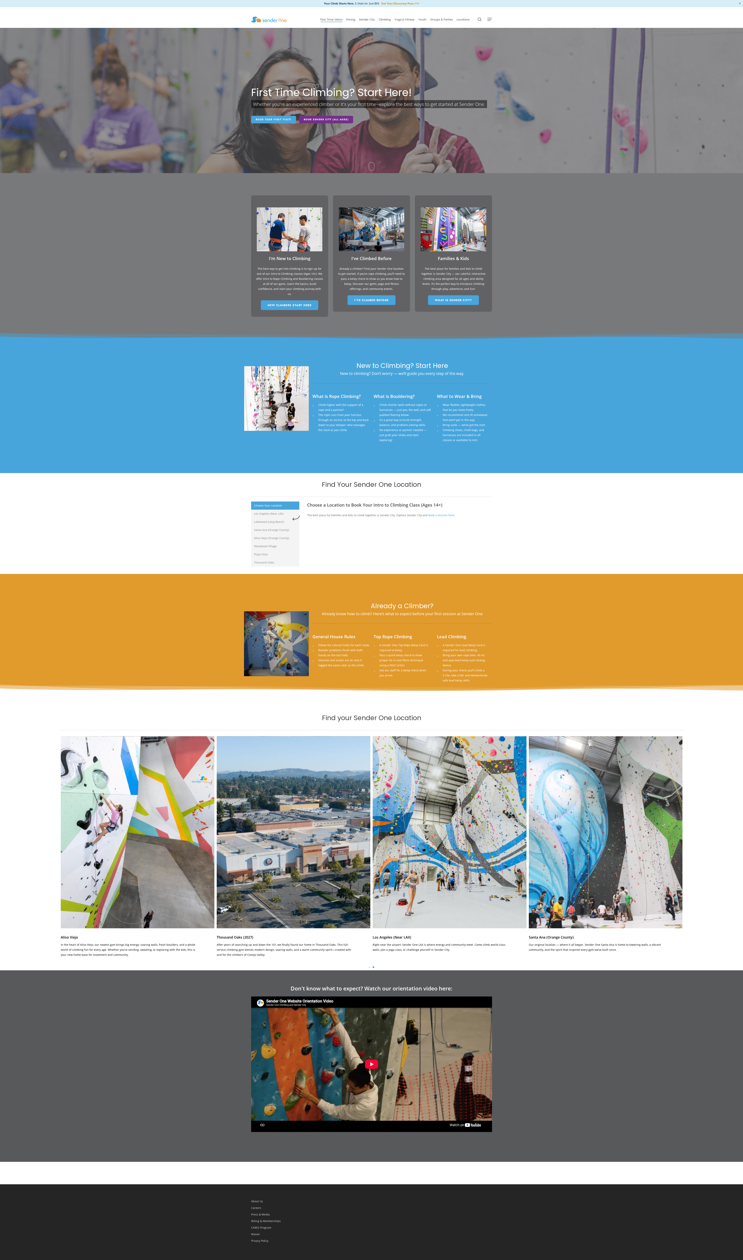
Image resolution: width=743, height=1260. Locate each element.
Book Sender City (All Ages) (326, 119)
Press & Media (260, 1214)
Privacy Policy (259, 1241)
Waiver (255, 1234)
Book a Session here (441, 515)
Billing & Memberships (266, 1221)
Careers (256, 1208)
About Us (257, 1201)
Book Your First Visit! (273, 119)
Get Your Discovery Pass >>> (400, 3)
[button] (489, 19)
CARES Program (261, 1227)
